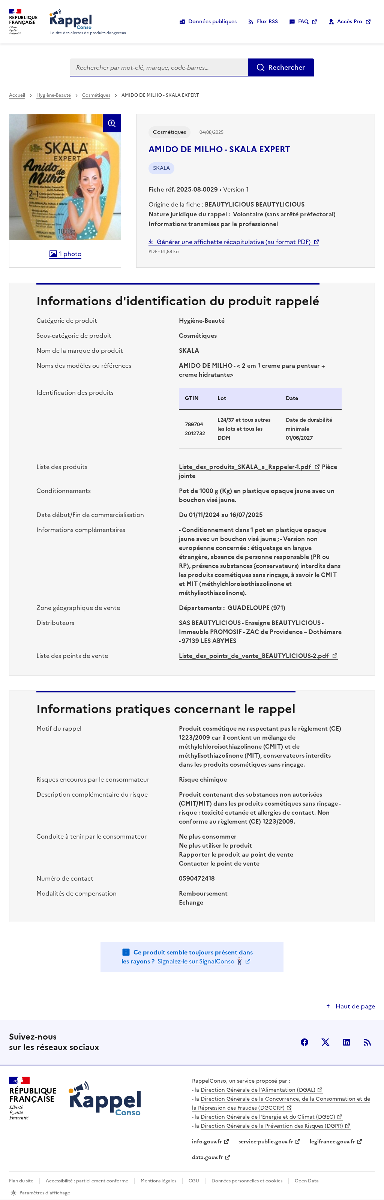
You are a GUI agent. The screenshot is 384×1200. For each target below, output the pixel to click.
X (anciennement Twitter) (325, 1042)
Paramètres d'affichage (45, 1193)
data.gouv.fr (207, 1157)
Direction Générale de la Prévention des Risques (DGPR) (272, 1126)
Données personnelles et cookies (247, 1181)
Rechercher (286, 67)
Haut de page (354, 1006)
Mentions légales (158, 1181)
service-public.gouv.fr (265, 1142)
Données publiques (212, 21)
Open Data (307, 1181)
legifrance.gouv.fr (332, 1142)
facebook (304, 1042)
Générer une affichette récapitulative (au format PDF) (233, 241)
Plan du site (21, 1181)
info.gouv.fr (207, 1142)
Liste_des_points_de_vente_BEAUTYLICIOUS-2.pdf (254, 655)
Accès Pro (349, 21)
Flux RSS (267, 21)
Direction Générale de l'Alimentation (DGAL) (258, 1090)
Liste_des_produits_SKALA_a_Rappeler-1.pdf (246, 466)
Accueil (17, 95)
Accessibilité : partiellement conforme (87, 1181)
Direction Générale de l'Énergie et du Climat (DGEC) (268, 1117)
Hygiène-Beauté (53, 95)
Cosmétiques (96, 95)
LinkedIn (346, 1042)
